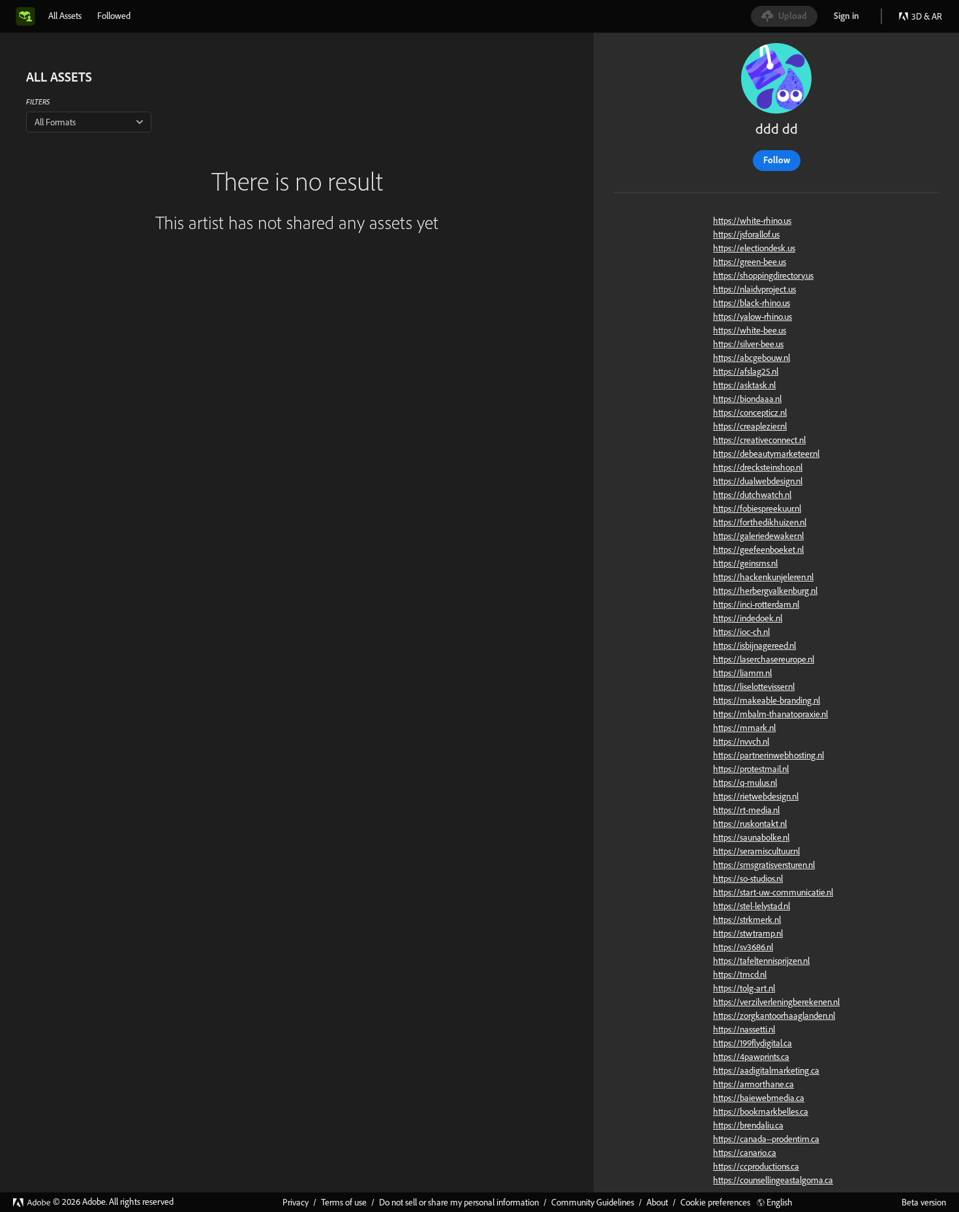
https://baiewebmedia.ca (758, 1098)
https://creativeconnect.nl (759, 440)
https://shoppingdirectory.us (763, 275)
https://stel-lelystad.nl (751, 906)
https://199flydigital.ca (752, 1043)
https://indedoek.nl (747, 618)
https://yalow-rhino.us (752, 316)
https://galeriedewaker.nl (758, 536)
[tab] (65, 16)
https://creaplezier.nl (750, 426)
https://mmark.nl (744, 728)
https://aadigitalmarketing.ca (766, 1070)
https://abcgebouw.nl (751, 358)
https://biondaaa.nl (747, 399)
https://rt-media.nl (746, 810)
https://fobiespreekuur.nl (757, 508)
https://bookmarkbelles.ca (760, 1111)
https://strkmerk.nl (747, 919)
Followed (113, 16)
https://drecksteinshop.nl (757, 467)
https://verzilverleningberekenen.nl (776, 1002)
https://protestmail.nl (751, 769)
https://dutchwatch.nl (752, 495)
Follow (776, 160)
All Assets (65, 16)
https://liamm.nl (742, 673)
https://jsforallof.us (746, 234)
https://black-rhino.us (751, 303)
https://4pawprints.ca (751, 1057)
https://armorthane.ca (753, 1084)
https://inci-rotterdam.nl (756, 604)
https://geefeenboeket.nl (758, 549)
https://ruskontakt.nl (750, 824)
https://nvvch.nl (741, 741)
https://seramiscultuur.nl (756, 851)
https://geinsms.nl (745, 563)
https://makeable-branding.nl (766, 700)
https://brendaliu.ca (748, 1125)
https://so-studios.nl (748, 878)
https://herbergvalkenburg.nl (765, 591)
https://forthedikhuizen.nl (759, 522)
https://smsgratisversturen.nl (764, 865)
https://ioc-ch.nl (741, 632)
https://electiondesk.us (754, 248)
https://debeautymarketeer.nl (766, 453)
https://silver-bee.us (748, 344)
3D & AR (926, 16)
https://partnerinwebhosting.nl (768, 755)
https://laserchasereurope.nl (763, 659)
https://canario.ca (744, 1152)
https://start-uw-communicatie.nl (773, 892)
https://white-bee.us (749, 330)
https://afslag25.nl (745, 371)
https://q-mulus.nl (745, 782)
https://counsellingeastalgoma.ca (773, 1180)
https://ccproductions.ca (756, 1166)
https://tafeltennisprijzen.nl (761, 961)
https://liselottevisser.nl (754, 686)
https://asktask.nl (744, 385)
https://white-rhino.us (752, 220)
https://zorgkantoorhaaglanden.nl (774, 1015)
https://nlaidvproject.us (754, 289)
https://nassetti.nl (744, 1029)
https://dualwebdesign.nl (757, 481)
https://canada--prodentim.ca (766, 1139)
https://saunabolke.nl (751, 837)
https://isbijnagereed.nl (754, 645)
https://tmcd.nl (740, 974)
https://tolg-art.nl (744, 988)
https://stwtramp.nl (748, 933)
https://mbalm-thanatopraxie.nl (770, 714)
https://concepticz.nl (750, 412)
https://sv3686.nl (743, 947)
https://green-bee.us (749, 262)
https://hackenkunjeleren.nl (763, 577)
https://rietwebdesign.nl (756, 796)
